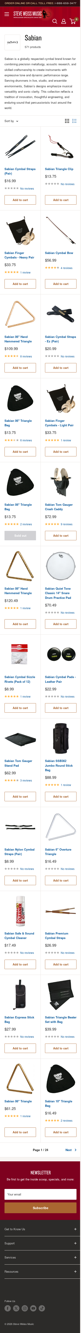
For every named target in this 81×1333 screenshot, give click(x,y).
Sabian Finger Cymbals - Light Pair (59, 422)
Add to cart (20, 200)
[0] (73, 21)
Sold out (20, 535)
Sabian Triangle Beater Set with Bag (60, 1019)
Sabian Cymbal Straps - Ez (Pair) (60, 339)
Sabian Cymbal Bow (59, 253)
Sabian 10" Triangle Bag (58, 1103)
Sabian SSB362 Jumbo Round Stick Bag (59, 765)
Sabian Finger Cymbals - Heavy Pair (19, 255)
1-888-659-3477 (65, 3)
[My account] (63, 21)
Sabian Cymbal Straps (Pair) (20, 171)
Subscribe (40, 1208)
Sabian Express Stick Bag (19, 1019)
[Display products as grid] (67, 121)
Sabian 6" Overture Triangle (58, 851)
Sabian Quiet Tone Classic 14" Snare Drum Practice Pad (58, 593)
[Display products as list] (74, 121)
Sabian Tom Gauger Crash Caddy (59, 506)
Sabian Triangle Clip (59, 169)
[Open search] (54, 21)
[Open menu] (6, 14)
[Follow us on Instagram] (25, 1308)
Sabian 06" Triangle (18, 1101)
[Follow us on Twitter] (16, 1308)
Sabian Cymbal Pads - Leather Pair (60, 679)
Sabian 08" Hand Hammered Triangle (18, 590)
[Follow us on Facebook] (7, 1308)
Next (68, 1150)
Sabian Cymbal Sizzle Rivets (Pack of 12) (19, 679)
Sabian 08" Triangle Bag (18, 506)
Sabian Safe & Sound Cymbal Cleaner (19, 935)
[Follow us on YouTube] (33, 1308)
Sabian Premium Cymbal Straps (56, 935)
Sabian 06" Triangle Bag (18, 422)
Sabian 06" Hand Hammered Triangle (18, 339)
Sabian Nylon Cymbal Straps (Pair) (19, 851)
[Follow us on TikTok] (42, 1308)
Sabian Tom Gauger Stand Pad (18, 763)
